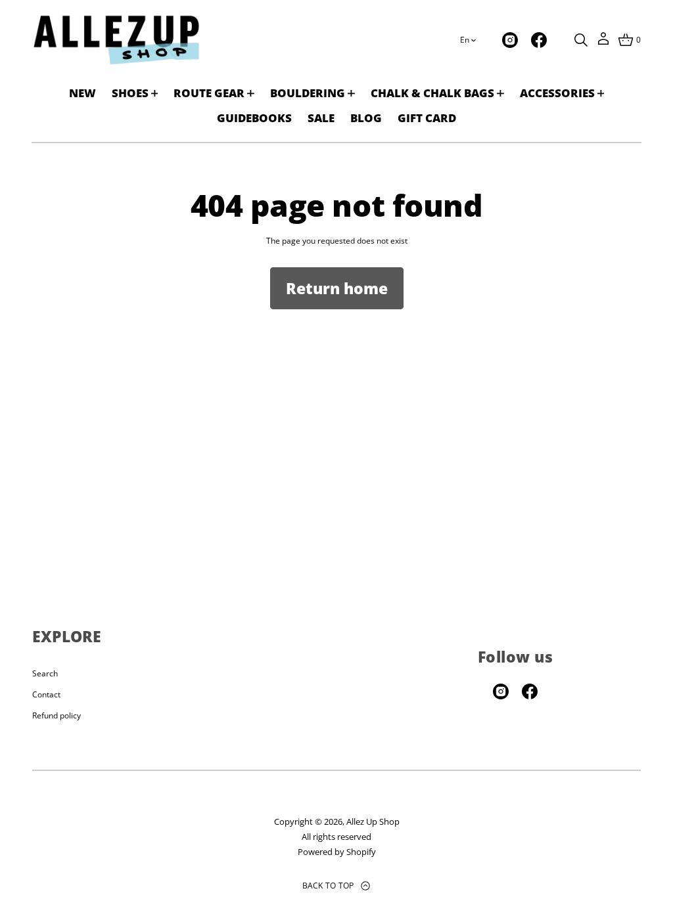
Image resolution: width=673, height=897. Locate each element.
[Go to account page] (603, 43)
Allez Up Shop (373, 821)
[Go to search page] (581, 40)
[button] (581, 40)
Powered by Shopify (337, 852)
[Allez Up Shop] (116, 40)
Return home (337, 288)
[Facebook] (538, 40)
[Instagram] (510, 40)
